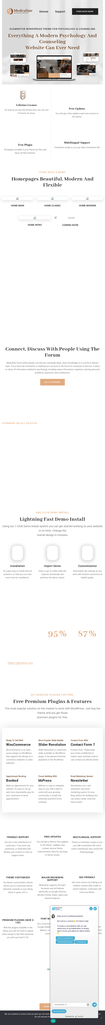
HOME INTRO (35, 224)
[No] (101, 1017)
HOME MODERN (87, 205)
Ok (53, 1021)
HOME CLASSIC (52, 205)
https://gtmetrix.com (20, 663)
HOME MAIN (17, 205)
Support (60, 11)
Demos (43, 11)
